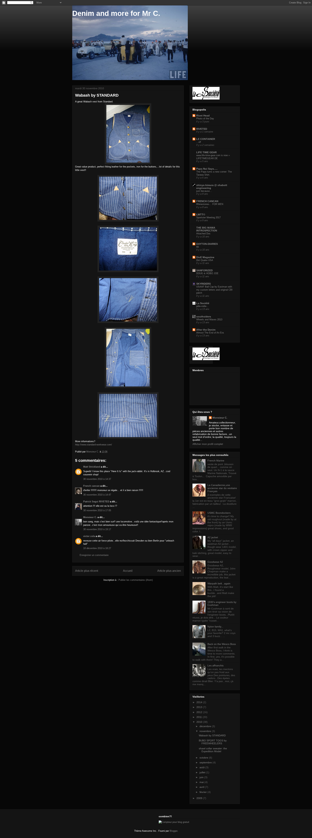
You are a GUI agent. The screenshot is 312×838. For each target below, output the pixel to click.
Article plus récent (86, 570)
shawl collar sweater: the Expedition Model (213, 750)
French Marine (215, 460)
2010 (199, 721)
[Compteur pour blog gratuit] (174, 822)
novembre (206, 731)
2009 (199, 798)
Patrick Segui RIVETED (96, 501)
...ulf (198, 142)
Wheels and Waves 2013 (209, 319)
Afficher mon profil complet (207, 444)
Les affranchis (215, 665)
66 (197, 247)
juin (202, 777)
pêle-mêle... (202, 306)
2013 (199, 707)
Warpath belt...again (218, 583)
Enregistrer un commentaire (94, 555)
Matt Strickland (91, 466)
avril (202, 787)
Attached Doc (203, 233)
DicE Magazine (205, 257)
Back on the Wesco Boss (221, 644)
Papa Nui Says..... (207, 168)
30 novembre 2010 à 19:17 (97, 529)
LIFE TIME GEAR (206, 152)
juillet (203, 772)
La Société (202, 303)
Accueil (128, 570)
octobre (204, 757)
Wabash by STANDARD (212, 735)
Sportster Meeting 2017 (208, 217)
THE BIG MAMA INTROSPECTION (206, 229)
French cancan (91, 486)
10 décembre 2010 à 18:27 (97, 548)
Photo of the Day (205, 118)
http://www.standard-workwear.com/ (93, 444)
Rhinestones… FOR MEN (209, 204)
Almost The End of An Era (210, 332)
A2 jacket (212, 537)
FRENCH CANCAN (207, 201)
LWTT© (200, 214)
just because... (204, 191)
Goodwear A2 (215, 561)
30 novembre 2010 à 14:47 (97, 494)
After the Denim (205, 329)
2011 (199, 717)
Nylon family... (215, 626)
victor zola (89, 536)
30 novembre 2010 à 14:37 (97, 479)
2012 (199, 712)
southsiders (203, 316)
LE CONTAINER (205, 139)
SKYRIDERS (203, 283)
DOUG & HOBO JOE (207, 273)
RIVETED (201, 128)
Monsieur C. (90, 517)
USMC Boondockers (219, 512)
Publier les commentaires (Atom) (135, 580)
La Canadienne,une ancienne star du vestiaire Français (222, 488)
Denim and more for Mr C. (116, 13)
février (203, 792)
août (202, 767)
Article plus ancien (169, 570)
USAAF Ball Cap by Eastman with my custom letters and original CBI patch (214, 289)
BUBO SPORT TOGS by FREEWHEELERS (213, 742)
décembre (206, 726)
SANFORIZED (204, 270)
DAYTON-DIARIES (207, 243)
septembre (206, 762)
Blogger (173, 831)
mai (202, 782)
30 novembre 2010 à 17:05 (97, 510)
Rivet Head (203, 115)
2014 (199, 702)
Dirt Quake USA (204, 260)
